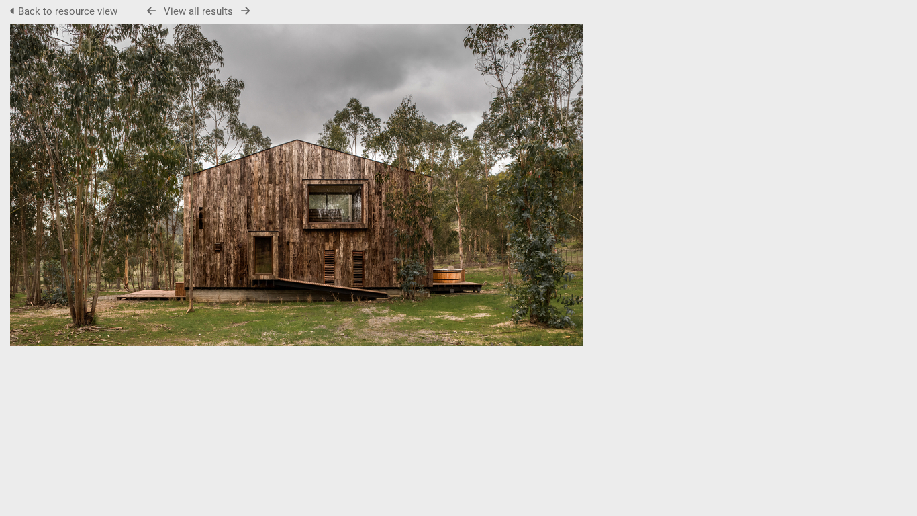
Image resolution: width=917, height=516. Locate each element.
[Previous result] (151, 11)
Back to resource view (67, 11)
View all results (198, 11)
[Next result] (245, 11)
